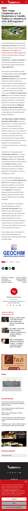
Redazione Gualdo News (8, 23)
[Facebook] (2, 268)
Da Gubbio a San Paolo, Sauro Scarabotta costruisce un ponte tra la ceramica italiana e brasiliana (18, 332)
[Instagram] (11, 305)
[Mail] (14, 305)
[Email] (13, 268)
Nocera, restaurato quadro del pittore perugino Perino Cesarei (21, 280)
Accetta (14, 499)
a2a (7, 261)
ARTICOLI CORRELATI (7, 312)
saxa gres (17, 261)
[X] (6, 268)
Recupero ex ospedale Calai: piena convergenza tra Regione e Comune (7, 280)
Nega (14, 503)
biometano (11, 261)
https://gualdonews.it (14, 299)
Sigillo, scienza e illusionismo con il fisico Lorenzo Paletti (11, 413)
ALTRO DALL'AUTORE (7, 314)
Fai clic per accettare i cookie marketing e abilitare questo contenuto (11, 384)
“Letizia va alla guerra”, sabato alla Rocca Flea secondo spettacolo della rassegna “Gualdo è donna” (13, 419)
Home (2, 5)
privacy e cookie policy (10, 490)
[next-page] (5, 350)
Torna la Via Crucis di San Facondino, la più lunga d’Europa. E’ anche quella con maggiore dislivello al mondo (13, 403)
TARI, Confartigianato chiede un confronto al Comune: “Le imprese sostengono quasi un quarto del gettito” (17, 343)
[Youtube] (20, 305)
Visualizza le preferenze (14, 507)
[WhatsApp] (9, 268)
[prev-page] (2, 350)
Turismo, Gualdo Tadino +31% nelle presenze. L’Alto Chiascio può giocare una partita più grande (17, 321)
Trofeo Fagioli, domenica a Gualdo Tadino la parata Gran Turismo (12, 408)
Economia (7, 5)
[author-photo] (14, 295)
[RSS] (15, 472)
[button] (25, 481)
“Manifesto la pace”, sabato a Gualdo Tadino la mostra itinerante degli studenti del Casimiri (13, 424)
